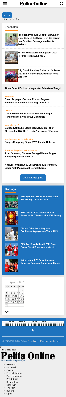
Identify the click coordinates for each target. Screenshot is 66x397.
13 (14, 295)
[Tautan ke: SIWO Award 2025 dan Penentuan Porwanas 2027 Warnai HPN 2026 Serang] (11, 217)
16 (22, 295)
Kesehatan (9, 96)
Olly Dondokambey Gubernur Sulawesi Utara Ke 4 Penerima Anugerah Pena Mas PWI (39, 73)
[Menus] (5, 3)
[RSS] (33, 330)
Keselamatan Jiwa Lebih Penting (19, 139)
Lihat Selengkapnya (33, 177)
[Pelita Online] (33, 3)
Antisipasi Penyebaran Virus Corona (21, 150)
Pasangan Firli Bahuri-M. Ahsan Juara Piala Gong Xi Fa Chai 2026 (39, 198)
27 (14, 301)
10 (6, 295)
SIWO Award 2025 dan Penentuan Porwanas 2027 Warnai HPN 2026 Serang (41, 214)
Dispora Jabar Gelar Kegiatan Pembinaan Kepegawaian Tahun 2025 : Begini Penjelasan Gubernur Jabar (40, 230)
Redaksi (33, 341)
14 (17, 295)
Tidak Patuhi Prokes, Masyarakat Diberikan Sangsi (33, 88)
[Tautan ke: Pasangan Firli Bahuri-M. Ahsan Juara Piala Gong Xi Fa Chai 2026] (11, 201)
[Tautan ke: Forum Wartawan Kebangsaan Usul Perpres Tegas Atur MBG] (11, 57)
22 (20, 298)
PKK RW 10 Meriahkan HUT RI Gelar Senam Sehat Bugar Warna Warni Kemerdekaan (38, 246)
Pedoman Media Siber (50, 341)
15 (20, 295)
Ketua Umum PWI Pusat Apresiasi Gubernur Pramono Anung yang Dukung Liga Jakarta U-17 (41, 262)
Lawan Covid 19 (12, 125)
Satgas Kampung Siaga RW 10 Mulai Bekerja (30, 142)
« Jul (7, 311)
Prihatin (8, 110)
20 (14, 298)
